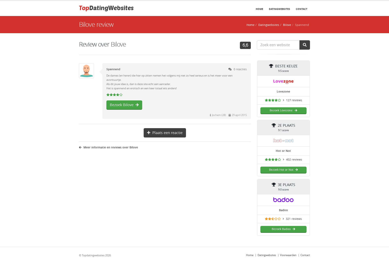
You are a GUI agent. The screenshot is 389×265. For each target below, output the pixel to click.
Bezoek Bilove (122, 105)
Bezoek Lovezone (281, 110)
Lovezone (283, 91)
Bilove (287, 25)
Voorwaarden (288, 255)
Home (259, 9)
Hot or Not (283, 151)
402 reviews (294, 159)
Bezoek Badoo (281, 229)
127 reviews (294, 100)
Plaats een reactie (167, 133)
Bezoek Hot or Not (281, 169)
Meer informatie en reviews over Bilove (110, 147)
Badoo (283, 210)
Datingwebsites (279, 9)
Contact (301, 9)
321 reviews (294, 219)
